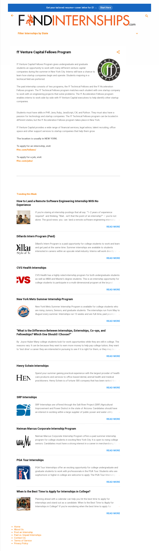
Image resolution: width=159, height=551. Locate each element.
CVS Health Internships (31, 267)
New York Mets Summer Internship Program (45, 299)
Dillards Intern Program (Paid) (36, 236)
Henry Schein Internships (33, 365)
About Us (19, 529)
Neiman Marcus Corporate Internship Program (46, 428)
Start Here (105, 7)
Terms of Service (23, 540)
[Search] (147, 16)
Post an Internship (23, 532)
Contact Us (20, 537)
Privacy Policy (21, 543)
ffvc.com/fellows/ (26, 149)
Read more (113, 226)
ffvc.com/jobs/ (25, 161)
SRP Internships (27, 397)
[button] (118, 52)
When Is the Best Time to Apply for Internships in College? (53, 491)
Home (17, 526)
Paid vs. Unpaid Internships (27, 535)
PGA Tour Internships (30, 460)
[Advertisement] (139, 92)
